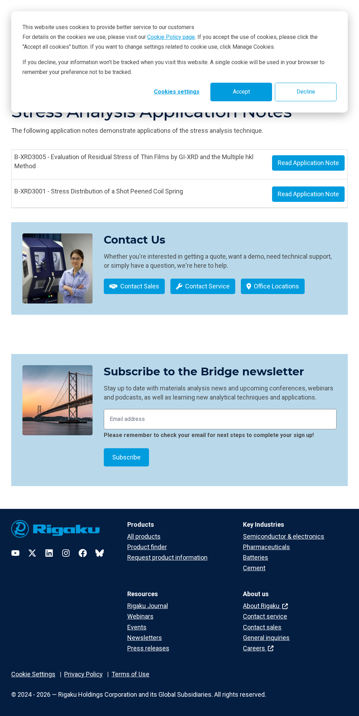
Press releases (148, 648)
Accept (241, 91)
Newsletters (144, 637)
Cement (254, 568)
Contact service (265, 616)
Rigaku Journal (147, 605)
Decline (306, 91)
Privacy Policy (83, 674)
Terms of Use (130, 674)
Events (137, 627)
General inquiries (266, 637)
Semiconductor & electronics (283, 536)
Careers (254, 648)
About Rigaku (262, 605)
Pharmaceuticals (266, 547)
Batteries (255, 557)
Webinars (140, 616)
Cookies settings (176, 91)
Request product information (167, 557)
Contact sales (262, 627)
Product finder (147, 547)
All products (144, 536)
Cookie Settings (33, 674)
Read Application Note (308, 162)
